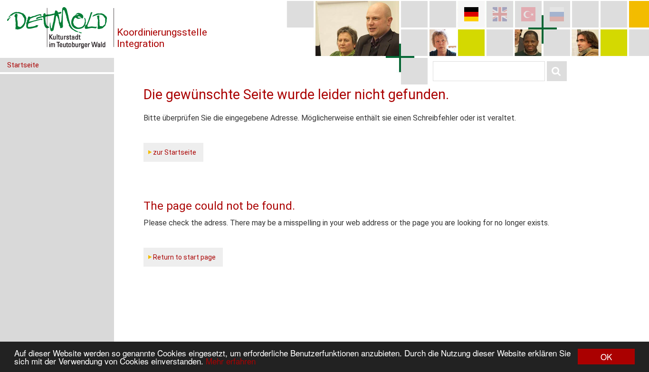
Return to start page (184, 257)
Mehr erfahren (231, 361)
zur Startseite (174, 152)
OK (606, 357)
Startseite (23, 65)
